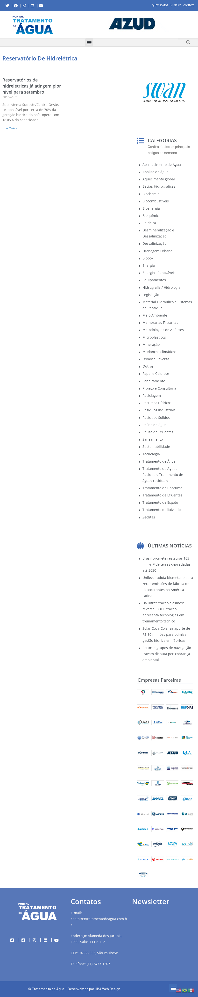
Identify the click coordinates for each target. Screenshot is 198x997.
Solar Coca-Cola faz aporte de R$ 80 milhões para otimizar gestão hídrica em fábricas (166, 634)
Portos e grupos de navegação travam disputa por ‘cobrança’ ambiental (166, 653)
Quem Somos (160, 5)
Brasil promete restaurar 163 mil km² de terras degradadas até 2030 (166, 564)
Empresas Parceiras (159, 680)
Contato (189, 5)
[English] (179, 990)
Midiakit (175, 5)
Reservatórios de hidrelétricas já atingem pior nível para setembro (31, 86)
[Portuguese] (185, 990)
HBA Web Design (107, 989)
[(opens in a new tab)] (132, 24)
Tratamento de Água (48, 989)
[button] (69, 24)
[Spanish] (191, 990)
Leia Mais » (9, 128)
